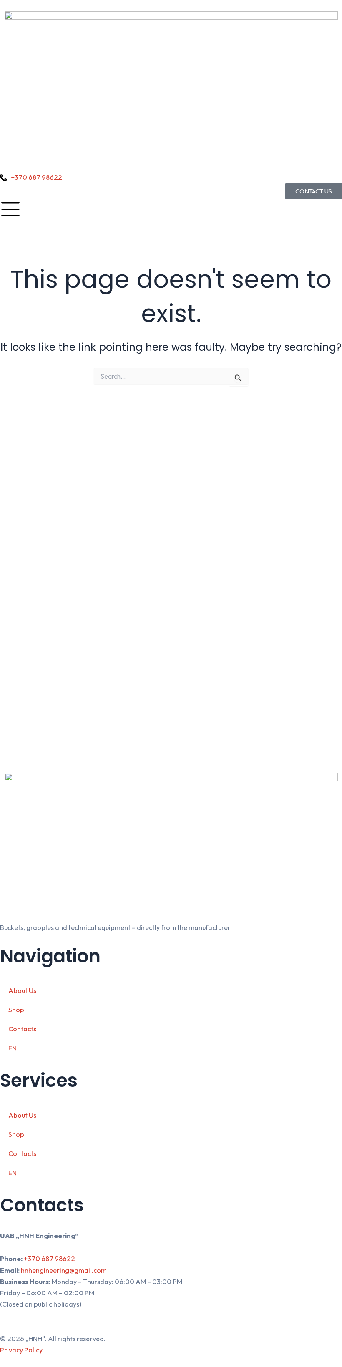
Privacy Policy (21, 1350)
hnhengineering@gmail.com (64, 1270)
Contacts (22, 1029)
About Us (22, 990)
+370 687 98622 (49, 1258)
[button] (171, 1048)
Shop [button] (16, 1009)
